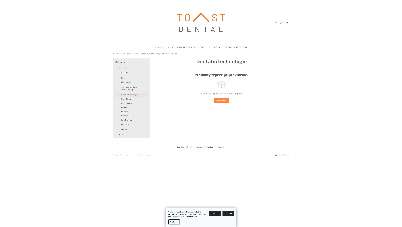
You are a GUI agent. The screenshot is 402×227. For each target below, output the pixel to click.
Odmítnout (215, 213)
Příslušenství (126, 82)
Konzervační (126, 116)
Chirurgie (125, 107)
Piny (123, 78)
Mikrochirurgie (127, 99)
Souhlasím (228, 213)
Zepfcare (123, 129)
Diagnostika (126, 124)
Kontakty (221, 147)
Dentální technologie (129, 95)
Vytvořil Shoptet (283, 155)
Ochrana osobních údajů (205, 147)
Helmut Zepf (123, 68)
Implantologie (126, 103)
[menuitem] (159, 47)
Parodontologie (127, 120)
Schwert (122, 134)
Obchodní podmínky (184, 147)
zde (196, 216)
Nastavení (174, 222)
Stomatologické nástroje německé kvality (130, 88)
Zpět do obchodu (221, 101)
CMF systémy (125, 73)
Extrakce (124, 111)
